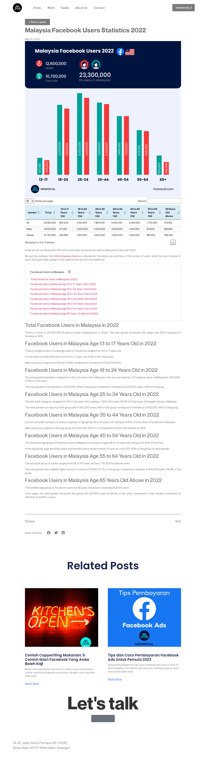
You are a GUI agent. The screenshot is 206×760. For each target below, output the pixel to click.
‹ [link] (167, 242)
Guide (65, 8)
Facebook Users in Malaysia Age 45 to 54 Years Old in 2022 (63, 303)
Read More (32, 683)
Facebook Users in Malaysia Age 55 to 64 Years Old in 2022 (63, 308)
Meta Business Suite (66, 256)
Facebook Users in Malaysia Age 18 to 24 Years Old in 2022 (63, 289)
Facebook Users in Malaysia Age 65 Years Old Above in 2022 (64, 313)
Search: (142, 201)
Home (37, 8)
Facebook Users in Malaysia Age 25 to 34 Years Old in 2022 (63, 294)
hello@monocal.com (177, 743)
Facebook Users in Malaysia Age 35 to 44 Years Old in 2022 (63, 299)
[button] (38, 213)
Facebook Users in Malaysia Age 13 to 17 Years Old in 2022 (63, 284)
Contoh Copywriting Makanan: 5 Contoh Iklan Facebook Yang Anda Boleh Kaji (57, 659)
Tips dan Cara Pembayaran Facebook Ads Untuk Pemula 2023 (143, 657)
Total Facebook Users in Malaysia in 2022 (53, 279)
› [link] (178, 242)
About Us (81, 8)
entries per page (44, 201)
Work (50, 8)
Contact (99, 8)
